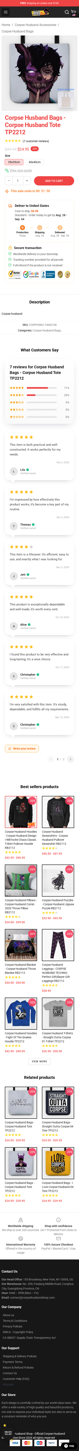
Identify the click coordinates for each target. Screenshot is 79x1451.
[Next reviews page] (70, 759)
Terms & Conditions (15, 1320)
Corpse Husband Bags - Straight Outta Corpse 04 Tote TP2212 (57, 1126)
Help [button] (71, 1446)
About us (8, 1315)
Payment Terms (12, 1362)
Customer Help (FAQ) (16, 1378)
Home (6, 25)
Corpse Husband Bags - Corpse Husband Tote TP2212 (19, 1126)
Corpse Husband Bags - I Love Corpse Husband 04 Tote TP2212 (58, 1187)
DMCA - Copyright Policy (18, 1332)
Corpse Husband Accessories (35, 25)
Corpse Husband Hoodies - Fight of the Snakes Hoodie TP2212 (21, 1037)
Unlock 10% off (8, 1433)
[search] (66, 12)
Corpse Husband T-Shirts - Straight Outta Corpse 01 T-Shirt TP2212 (57, 1037)
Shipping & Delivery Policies (20, 1356)
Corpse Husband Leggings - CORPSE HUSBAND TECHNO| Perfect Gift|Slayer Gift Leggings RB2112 (56, 972)
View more (39, 1061)
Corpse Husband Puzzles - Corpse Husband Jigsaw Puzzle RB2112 (58, 904)
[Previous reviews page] (50, 759)
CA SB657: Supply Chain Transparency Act (29, 1337)
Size (7, 155)
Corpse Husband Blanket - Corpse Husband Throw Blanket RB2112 (20, 968)
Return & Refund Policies (18, 1367)
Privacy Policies (12, 1326)
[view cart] (73, 12)
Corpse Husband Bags (17, 31)
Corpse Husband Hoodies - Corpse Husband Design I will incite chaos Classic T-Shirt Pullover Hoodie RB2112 (21, 839)
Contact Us (10, 1373)
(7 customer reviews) (36, 141)
